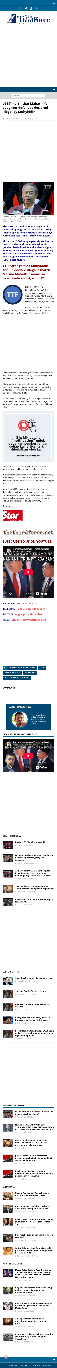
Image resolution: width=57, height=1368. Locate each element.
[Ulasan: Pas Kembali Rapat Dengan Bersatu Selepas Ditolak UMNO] (8, 1196)
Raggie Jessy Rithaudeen (31, 608)
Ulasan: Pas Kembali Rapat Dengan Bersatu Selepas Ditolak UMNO (32, 1194)
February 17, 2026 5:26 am (26, 863)
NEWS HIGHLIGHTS (12, 1263)
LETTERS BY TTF (11, 971)
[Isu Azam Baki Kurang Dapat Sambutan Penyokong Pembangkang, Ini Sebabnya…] (8, 858)
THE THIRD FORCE (26, 603)
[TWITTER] (26, 8)
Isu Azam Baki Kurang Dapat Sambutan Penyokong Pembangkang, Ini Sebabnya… (34, 857)
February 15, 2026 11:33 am (26, 1342)
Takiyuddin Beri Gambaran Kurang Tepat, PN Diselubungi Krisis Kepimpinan (34, 887)
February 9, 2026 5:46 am (26, 905)
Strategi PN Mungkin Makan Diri (30, 842)
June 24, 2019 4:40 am (24, 1148)
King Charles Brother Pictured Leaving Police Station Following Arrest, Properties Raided (33, 1290)
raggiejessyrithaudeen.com (30, 619)
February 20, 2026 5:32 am (26, 1296)
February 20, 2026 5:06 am (26, 1311)
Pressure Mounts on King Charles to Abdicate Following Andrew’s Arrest (32, 1207)
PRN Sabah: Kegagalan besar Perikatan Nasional (34, 1236)
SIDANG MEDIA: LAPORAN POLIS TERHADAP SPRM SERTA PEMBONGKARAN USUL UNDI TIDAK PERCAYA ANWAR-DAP (34, 1127)
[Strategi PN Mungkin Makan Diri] (8, 845)
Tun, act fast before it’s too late (31, 991)
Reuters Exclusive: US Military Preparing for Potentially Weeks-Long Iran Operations (34, 1336)
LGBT (42, 668)
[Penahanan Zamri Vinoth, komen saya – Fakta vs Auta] (8, 902)
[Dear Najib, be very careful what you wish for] (8, 1007)
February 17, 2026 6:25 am (26, 1326)
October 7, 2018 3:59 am (25, 1023)
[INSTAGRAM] (36, 8)
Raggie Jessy (32, 118)
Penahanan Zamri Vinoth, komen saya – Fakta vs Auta (34, 900)
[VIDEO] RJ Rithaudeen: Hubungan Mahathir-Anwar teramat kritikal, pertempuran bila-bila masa (31, 1142)
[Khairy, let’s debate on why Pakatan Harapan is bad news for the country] (8, 1020)
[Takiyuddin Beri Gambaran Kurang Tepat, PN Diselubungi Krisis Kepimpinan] (8, 889)
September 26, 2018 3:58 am (27, 1039)
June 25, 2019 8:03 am (24, 1132)
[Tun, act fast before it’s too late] (8, 994)
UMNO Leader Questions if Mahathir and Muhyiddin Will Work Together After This (34, 1221)
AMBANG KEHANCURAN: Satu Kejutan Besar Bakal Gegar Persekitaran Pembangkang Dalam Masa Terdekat (33, 873)
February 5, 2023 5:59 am (26, 1117)
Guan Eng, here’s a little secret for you (33, 978)
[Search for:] (28, 95)
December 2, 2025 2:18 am (26, 1240)
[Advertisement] (28, 56)
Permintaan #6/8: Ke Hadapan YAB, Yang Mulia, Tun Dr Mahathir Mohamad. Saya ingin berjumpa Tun (34, 1033)
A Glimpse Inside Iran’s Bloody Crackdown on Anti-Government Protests (30, 1321)
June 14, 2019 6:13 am (24, 1179)
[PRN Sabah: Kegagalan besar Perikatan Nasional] (8, 1238)
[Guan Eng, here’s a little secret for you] (8, 981)
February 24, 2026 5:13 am (26, 1212)
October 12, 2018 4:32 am (26, 1010)
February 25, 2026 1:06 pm (26, 1280)
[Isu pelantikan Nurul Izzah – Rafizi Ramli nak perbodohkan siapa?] (8, 1114)
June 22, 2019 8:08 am (24, 1163)
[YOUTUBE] (31, 8)
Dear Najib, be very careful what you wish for (32, 1005)
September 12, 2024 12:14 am (27, 1256)
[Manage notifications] (6, 1357)
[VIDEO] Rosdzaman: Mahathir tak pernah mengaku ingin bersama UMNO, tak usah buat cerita (34, 1158)
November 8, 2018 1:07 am (26, 981)
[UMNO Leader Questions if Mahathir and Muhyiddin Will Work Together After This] (8, 1222)
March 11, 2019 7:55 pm (14, 118)
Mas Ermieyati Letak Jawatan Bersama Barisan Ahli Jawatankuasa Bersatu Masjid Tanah (33, 1305)
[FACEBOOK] (20, 8)
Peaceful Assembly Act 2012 (17, 678)
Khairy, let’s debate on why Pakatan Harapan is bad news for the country (32, 1018)
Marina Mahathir (12, 673)
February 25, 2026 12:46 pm (26, 1198)
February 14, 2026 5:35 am (26, 878)
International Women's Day (22, 668)
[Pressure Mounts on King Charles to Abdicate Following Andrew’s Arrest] (8, 1209)
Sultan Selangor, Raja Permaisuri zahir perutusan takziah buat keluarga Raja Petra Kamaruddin (33, 1250)
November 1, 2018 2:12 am (26, 994)
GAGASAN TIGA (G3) (13, 1105)
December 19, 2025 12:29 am (27, 1227)
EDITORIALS (9, 1186)
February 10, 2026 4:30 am (26, 892)
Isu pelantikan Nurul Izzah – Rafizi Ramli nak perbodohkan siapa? (34, 1112)
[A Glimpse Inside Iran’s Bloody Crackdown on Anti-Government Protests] (8, 1321)
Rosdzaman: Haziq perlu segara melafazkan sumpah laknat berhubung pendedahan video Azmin (34, 1173)
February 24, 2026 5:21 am (26, 845)
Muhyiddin (30, 673)
